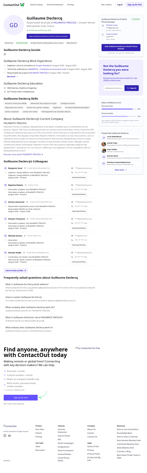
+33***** (109, 37)
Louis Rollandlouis (114, 137)
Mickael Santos (15, 235)
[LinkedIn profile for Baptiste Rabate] (25, 185)
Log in (120, 4)
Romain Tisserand (16, 219)
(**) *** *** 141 (81, 240)
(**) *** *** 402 (81, 172)
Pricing (70, 4)
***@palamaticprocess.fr (84, 168)
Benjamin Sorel (15, 168)
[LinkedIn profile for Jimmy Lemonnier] (27, 202)
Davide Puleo (112, 143)
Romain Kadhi (14, 252)
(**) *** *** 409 (81, 206)
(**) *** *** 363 (81, 223)
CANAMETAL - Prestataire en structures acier (47, 69)
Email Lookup (36, 4)
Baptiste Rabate (15, 185)
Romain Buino (112, 156)
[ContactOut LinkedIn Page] (4, 446)
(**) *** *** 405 (81, 257)
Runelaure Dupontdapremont (118, 162)
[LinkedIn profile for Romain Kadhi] (24, 252)
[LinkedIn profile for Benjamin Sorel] (25, 168)
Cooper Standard (43, 65)
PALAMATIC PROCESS (65, 22)
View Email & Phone (79, 177)
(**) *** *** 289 (81, 189)
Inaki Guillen (112, 149)
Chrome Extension (55, 4)
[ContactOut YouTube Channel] (9, 446)
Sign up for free (135, 4)
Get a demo (106, 4)
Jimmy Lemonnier (16, 202)
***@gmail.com (81, 236)
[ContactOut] (14, 4)
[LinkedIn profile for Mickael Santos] (24, 235)
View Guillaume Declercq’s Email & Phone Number (121, 47)
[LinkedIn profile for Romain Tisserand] (27, 219)
